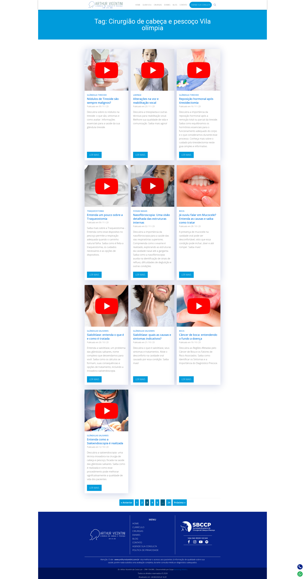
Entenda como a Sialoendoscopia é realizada (105, 441)
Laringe (137, 95)
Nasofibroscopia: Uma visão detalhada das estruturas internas (151, 218)
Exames (167, 5)
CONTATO (137, 542)
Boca (181, 211)
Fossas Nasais (140, 211)
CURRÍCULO (138, 527)
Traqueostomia (95, 211)
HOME (135, 523)
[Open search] (215, 5)
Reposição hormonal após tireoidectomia (196, 101)
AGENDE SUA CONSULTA (144, 546)
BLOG (135, 538)
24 (169, 502)
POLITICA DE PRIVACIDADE (145, 550)
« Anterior (126, 502)
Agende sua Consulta (200, 5)
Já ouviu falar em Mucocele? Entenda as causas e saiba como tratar (197, 218)
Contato (183, 5)
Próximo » (180, 502)
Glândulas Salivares (98, 331)
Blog (175, 5)
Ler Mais (94, 154)
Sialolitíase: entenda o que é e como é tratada (105, 336)
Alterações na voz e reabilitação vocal (146, 101)
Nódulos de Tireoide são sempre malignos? (103, 101)
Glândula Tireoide (97, 95)
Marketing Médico (180, 569)
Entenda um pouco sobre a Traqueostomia (105, 217)
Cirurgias (158, 5)
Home (137, 5)
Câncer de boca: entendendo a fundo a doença (198, 336)
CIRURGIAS (137, 531)
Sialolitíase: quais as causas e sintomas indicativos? (152, 336)
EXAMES (136, 534)
